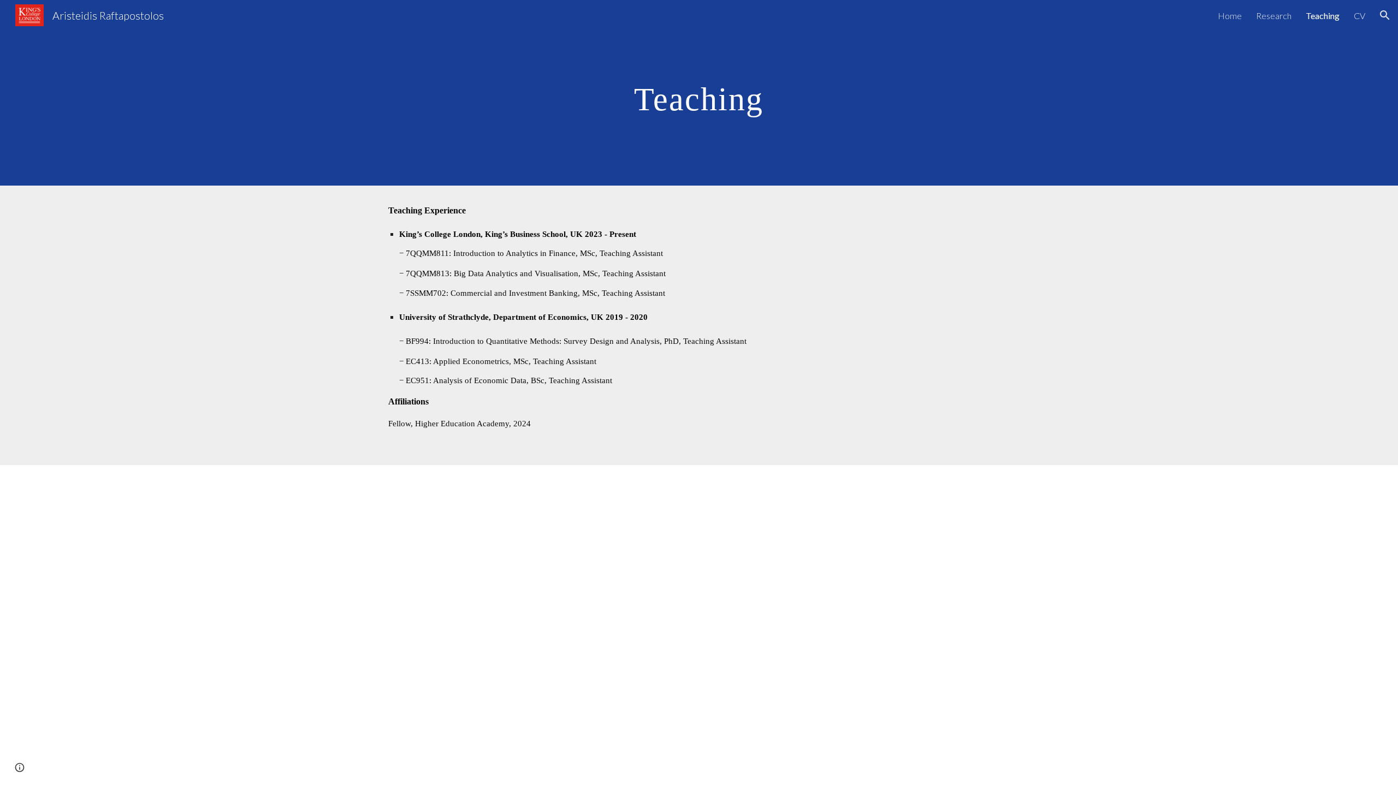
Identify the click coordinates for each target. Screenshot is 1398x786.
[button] (1385, 15)
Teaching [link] (1323, 15)
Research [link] (1274, 15)
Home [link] (1230, 15)
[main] (699, 92)
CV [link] (1359, 15)
